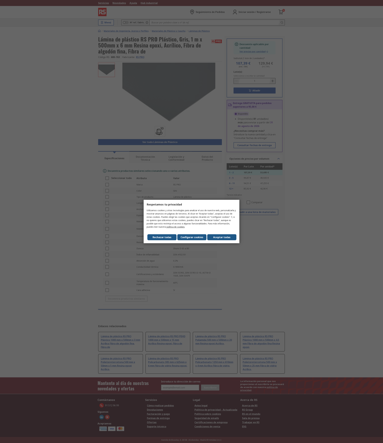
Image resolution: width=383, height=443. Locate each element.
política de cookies (176, 226)
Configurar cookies (192, 237)
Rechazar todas (162, 237)
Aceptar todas (221, 237)
